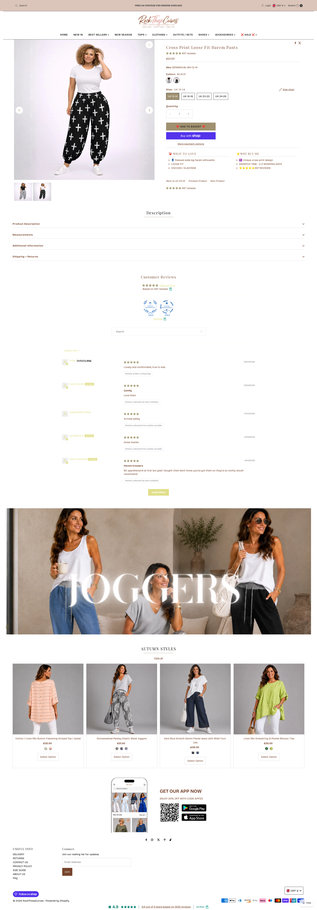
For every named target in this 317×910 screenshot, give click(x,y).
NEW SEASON (123, 34)
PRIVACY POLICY (22, 866)
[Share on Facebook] (296, 43)
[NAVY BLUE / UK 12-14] (193, 752)
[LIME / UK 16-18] (271, 748)
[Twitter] (158, 840)
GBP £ (280, 5)
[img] (131, 362)
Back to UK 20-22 (175, 181)
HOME (64, 34)
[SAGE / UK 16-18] (45, 748)
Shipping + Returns (25, 256)
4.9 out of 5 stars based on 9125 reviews (166, 906)
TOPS (141, 34)
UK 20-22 (204, 96)
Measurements (23, 234)
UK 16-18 (188, 96)
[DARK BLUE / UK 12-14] (121, 748)
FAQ (15, 878)
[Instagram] (152, 840)
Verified (157, 318)
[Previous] (19, 110)
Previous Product (197, 181)
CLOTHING (159, 34)
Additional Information (28, 245)
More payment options (191, 143)
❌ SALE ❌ (248, 34)
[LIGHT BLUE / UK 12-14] (126, 748)
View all (158, 658)
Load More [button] (158, 492)
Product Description (26, 223)
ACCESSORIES (224, 34)
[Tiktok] (170, 840)
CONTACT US (20, 862)
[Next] (149, 110)
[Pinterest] (165, 840)
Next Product (217, 181)
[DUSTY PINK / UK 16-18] (50, 748)
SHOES (203, 34)
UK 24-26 (220, 96)
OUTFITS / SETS (183, 34)
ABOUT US (19, 874)
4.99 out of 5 (167, 285)
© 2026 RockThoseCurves (28, 900)
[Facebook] (146, 840)
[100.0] (150, 307)
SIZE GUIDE (19, 870)
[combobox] (61, 5)
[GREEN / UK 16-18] (266, 748)
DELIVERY (18, 854)
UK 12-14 (172, 96)
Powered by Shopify (57, 900)
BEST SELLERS (98, 34)
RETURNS (18, 858)
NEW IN (78, 34)
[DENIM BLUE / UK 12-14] (197, 752)
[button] (174, 53)
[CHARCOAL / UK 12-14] (117, 748)
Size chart (288, 89)
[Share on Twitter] (299, 43)
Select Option (48, 756)
